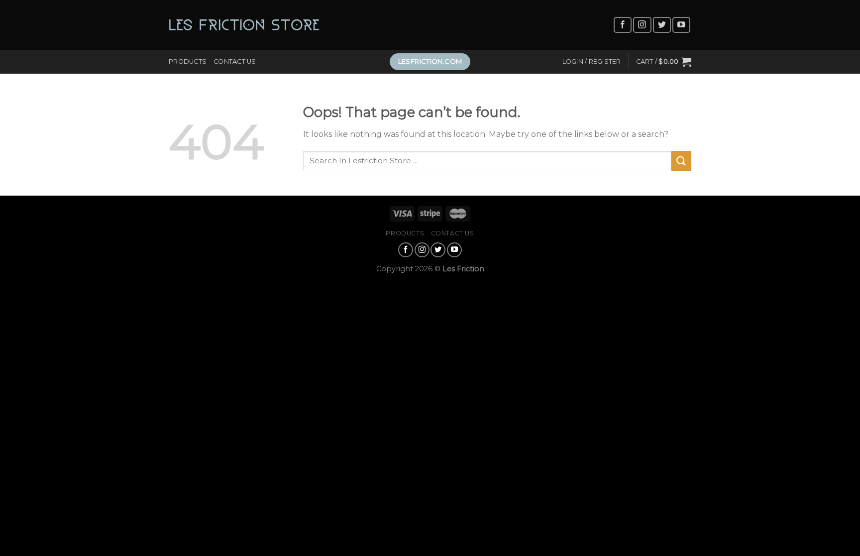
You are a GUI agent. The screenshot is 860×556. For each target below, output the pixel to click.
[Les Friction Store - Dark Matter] (244, 24)
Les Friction (463, 268)
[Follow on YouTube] (681, 25)
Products (188, 61)
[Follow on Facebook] (623, 25)
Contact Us (235, 61)
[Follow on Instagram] (642, 25)
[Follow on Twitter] (662, 25)
